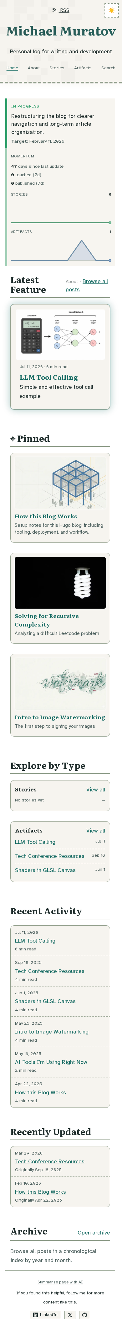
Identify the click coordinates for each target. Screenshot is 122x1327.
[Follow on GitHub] (84, 1315)
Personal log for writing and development (61, 51)
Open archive (94, 1232)
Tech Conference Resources (49, 856)
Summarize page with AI (60, 1282)
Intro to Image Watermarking (60, 717)
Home (12, 68)
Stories (56, 68)
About (34, 68)
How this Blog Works (46, 516)
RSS (64, 10)
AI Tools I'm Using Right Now (51, 1062)
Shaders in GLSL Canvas (45, 870)
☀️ (111, 10)
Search (108, 68)
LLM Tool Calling (49, 377)
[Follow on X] (70, 1315)
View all (95, 789)
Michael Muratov (61, 30)
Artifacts (83, 68)
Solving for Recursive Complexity (47, 619)
